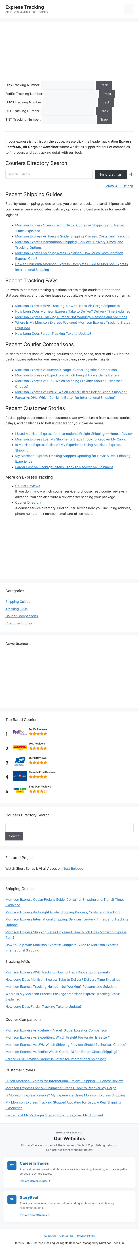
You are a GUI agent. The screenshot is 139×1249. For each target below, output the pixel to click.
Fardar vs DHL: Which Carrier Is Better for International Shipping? (65, 397)
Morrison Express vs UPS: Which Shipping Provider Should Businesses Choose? (66, 1045)
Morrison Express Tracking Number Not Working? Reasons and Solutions (71, 317)
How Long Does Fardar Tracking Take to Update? (53, 333)
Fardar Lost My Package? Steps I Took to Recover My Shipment (64, 467)
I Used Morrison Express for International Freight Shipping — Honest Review (74, 434)
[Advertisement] (69, 54)
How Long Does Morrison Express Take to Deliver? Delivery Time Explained (72, 311)
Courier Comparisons (21, 616)
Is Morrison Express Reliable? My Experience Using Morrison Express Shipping (65, 1095)
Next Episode (73, 868)
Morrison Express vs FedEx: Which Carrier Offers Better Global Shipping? (71, 392)
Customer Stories (18, 623)
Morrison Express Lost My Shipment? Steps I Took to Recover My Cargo (70, 439)
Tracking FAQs (16, 609)
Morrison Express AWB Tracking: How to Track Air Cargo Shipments (67, 306)
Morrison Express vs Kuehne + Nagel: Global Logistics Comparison (66, 370)
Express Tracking (24, 7)
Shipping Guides (17, 602)
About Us (50, 1235)
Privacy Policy (86, 1235)
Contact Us (66, 1235)
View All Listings (120, 186)
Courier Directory (28, 502)
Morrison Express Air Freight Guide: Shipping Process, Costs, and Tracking (72, 236)
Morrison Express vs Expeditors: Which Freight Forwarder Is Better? (67, 375)
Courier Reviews (27, 486)
